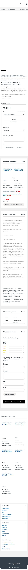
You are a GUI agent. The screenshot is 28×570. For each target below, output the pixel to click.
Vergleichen (20, 147)
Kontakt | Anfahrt (5, 508)
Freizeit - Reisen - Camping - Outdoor (7, 422)
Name (5, 381)
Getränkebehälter (11, 9)
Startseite (3, 9)
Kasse (3, 531)
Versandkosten (10, 87)
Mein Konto (4, 525)
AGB (3, 512)
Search (21, 3)
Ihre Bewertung (5, 364)
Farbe (4, 111)
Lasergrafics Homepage (7, 542)
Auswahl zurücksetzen (21, 111)
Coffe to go (5, 301)
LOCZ (3, 546)
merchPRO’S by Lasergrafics (8, 544)
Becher (21, 299)
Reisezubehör (15, 77)
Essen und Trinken (9, 75)
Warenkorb (4, 527)
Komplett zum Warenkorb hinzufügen (13, 204)
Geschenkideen (13, 76)
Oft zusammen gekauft (9, 161)
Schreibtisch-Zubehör (23, 77)
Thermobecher (6, 302)
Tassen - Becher (16, 296)
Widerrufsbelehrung (6, 516)
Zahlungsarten (5, 518)
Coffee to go (11, 301)
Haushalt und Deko (20, 293)
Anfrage (4, 535)
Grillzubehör (19, 76)
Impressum (4, 510)
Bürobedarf (3, 75)
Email (5, 387)
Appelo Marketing (6, 548)
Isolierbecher (17, 301)
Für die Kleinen (7, 76)
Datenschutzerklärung (7, 514)
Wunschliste (4, 529)
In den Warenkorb (14, 567)
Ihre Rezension (5, 370)
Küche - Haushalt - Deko (8, 77)
